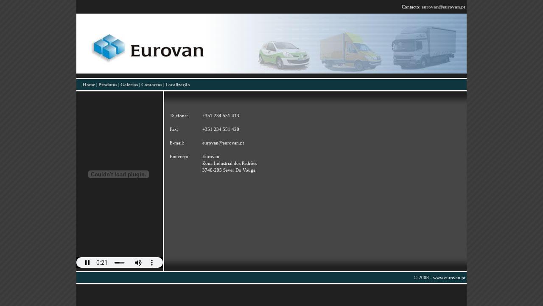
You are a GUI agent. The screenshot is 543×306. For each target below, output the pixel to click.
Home (89, 84)
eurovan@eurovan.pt (443, 6)
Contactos (151, 84)
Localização (177, 84)
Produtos (107, 84)
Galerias (129, 84)
